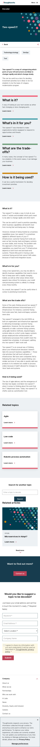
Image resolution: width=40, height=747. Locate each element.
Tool (5, 58)
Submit (8, 658)
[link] (7, 111)
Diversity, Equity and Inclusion (13, 706)
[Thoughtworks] (9, 3)
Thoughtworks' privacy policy (19, 650)
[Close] (38, 720)
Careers (5, 710)
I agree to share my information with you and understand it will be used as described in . (20, 648)
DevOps (26, 52)
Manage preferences (20, 744)
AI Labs (5, 698)
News (4, 702)
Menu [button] (33, 2)
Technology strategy (11, 52)
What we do (6, 687)
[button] (20, 551)
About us (5, 683)
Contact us (6, 714)
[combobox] (20, 492)
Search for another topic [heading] (20, 485)
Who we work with (9, 694)
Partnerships (6, 691)
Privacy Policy (24, 739)
